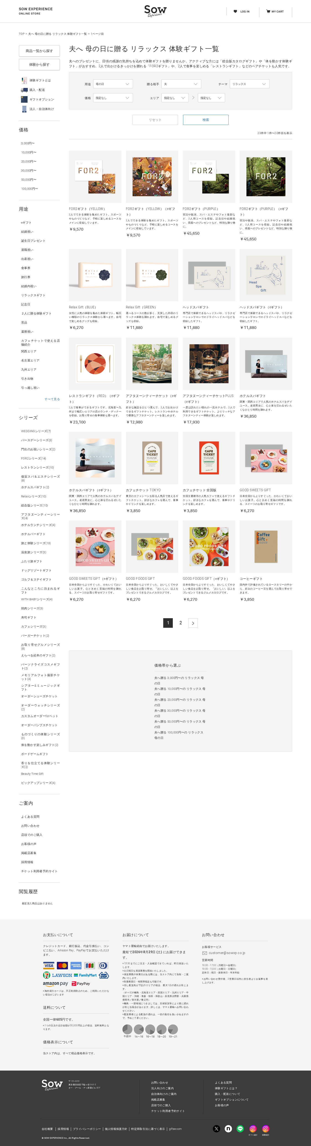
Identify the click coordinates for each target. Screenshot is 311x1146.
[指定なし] (211, 97)
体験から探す (39, 64)
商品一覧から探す (39, 51)
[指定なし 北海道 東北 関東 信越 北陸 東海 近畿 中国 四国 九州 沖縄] (175, 97)
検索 (206, 120)
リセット (155, 120)
